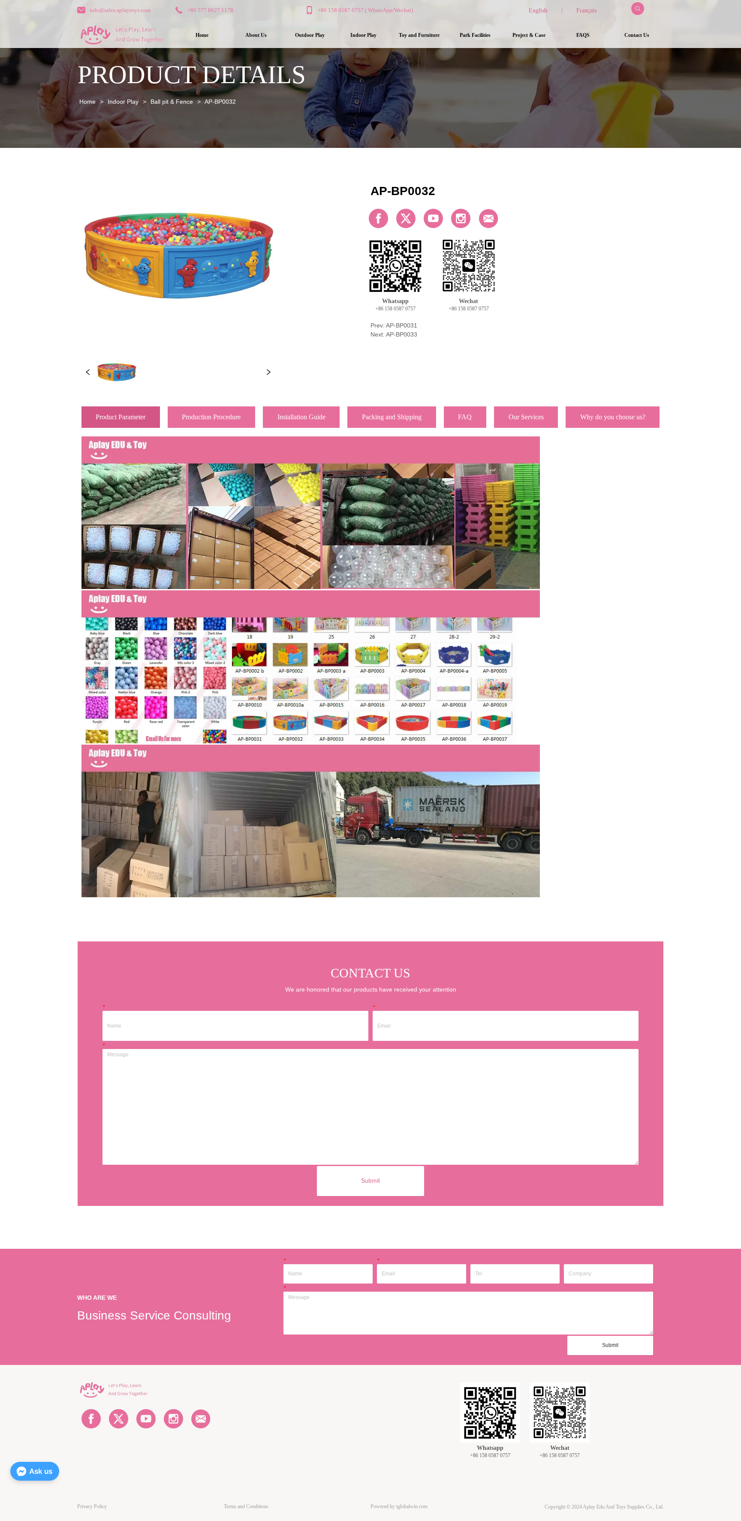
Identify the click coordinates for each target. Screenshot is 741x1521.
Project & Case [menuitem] (528, 35)
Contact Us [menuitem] (636, 35)
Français (586, 10)
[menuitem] (310, 35)
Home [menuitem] (202, 35)
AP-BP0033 (401, 334)
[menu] (419, 35)
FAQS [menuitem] (583, 35)
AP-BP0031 (401, 325)
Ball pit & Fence (172, 101)
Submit (370, 1180)
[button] (309, 35)
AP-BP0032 (220, 101)
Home (87, 101)
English (538, 10)
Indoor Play (123, 101)
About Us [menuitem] (256, 35)
